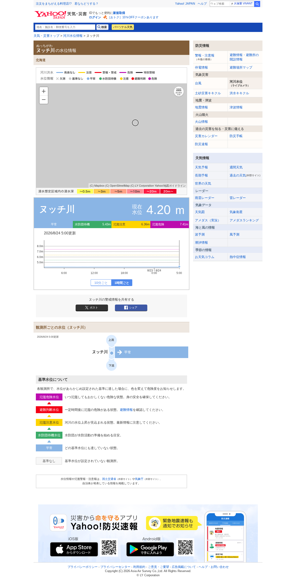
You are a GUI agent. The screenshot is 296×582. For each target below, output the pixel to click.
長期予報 (201, 175)
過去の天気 (245, 175)
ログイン (95, 17)
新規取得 (119, 13)
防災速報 (201, 144)
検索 (257, 4)
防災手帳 (236, 136)
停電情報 (201, 67)
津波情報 (236, 107)
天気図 (200, 212)
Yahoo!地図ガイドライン (170, 185)
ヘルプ (202, 3)
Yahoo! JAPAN (185, 3)
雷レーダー (238, 198)
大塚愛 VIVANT (243, 3)
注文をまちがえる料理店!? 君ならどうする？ (67, 3)
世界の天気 (203, 183)
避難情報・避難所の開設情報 (244, 57)
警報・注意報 (204, 56)
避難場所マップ (241, 67)
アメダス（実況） (208, 220)
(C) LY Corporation (142, 185)
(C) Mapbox (97, 185)
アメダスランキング (244, 220)
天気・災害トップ (46, 36)
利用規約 (139, 567)
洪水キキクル (239, 93)
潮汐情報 (201, 242)
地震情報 (201, 107)
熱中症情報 (238, 257)
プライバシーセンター (115, 567)
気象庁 (139, 479)
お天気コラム (204, 257)
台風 (198, 83)
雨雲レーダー (204, 198)
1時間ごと (121, 283)
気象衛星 (236, 212)
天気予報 (201, 167)
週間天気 (236, 167)
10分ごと (101, 283)
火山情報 (201, 121)
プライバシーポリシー (83, 567)
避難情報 (126, 410)
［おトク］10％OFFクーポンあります (133, 17)
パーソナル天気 (122, 27)
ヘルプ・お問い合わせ (214, 567)
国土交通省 (109, 479)
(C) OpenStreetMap (117, 185)
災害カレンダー (206, 136)
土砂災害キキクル (208, 93)
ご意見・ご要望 (158, 567)
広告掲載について (184, 567)
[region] (111, 136)
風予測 (234, 234)
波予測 (200, 234)
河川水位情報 (73, 36)
